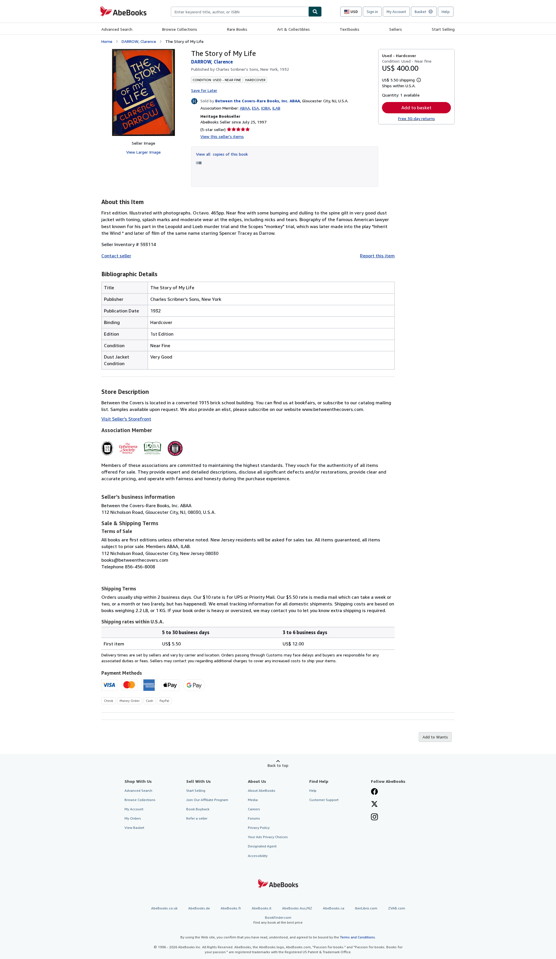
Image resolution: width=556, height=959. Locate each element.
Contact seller (116, 256)
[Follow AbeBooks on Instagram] (374, 817)
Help (446, 11)
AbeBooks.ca (333, 908)
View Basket (134, 827)
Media (253, 800)
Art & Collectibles (293, 29)
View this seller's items (222, 136)
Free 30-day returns (416, 118)
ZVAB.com (396, 908)
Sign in (372, 11)
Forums (254, 818)
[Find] (315, 12)
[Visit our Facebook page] (374, 792)
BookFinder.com (278, 920)
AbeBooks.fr (231, 908)
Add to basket (416, 107)
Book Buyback (197, 809)
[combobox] (239, 12)
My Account (396, 11)
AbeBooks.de (199, 908)
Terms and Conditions (357, 937)
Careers (254, 809)
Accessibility (258, 856)
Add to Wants (435, 736)
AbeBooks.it (261, 908)
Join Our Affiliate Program (207, 800)
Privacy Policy (259, 827)
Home (106, 41)
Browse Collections (179, 29)
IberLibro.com (366, 908)
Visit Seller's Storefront (126, 419)
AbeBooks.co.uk (164, 908)
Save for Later (204, 90)
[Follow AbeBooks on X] (374, 804)
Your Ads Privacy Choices (268, 837)
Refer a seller (196, 818)
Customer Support (324, 800)
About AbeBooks (261, 790)
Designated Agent (262, 846)
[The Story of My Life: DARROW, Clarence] (143, 92)
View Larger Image (143, 152)
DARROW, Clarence (139, 41)
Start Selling (443, 29)
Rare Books (237, 29)
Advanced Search (116, 29)
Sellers (395, 29)
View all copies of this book (222, 154)
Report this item (377, 256)
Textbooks (349, 29)
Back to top (278, 765)
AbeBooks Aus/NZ (297, 908)
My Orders (133, 818)
